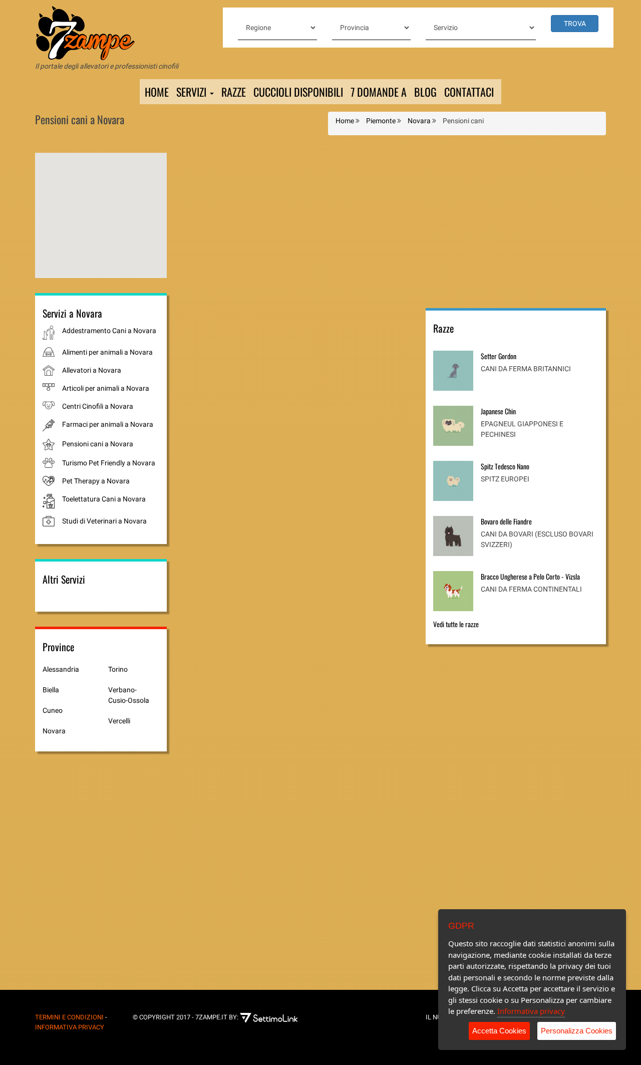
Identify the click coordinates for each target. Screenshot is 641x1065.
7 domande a (379, 92)
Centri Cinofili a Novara (97, 406)
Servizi (192, 92)
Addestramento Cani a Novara (109, 331)
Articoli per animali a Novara (105, 388)
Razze (233, 92)
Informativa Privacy (69, 1027)
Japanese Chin (498, 411)
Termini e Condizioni (69, 1017)
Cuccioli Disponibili (298, 92)
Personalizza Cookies (576, 1030)
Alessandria (61, 669)
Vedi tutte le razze (456, 624)
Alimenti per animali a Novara (107, 352)
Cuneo (53, 710)
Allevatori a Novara (91, 370)
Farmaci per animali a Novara (107, 424)
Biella (51, 690)
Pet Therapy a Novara (96, 481)
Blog (425, 92)
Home (157, 92)
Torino (118, 669)
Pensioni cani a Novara (97, 444)
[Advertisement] (516, 223)
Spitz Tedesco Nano (505, 466)
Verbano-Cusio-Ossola (128, 695)
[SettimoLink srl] (276, 1017)
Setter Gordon (498, 356)
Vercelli (119, 721)
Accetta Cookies (499, 1030)
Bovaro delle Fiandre (506, 521)
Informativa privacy (531, 1011)
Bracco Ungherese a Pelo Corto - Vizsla (530, 576)
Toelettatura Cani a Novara (104, 499)
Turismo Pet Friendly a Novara (108, 463)
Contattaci (469, 92)
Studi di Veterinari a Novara (104, 521)
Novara (54, 731)
